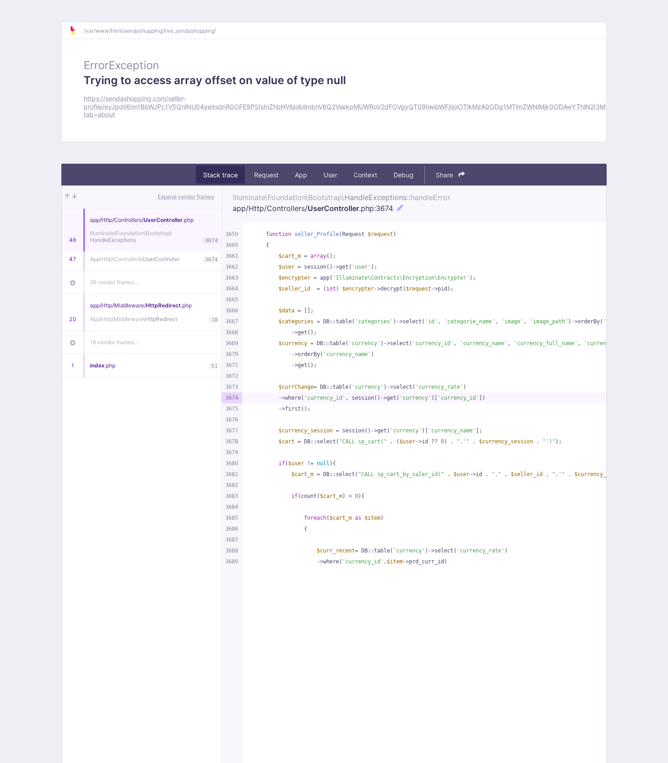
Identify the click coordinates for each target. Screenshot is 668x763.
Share (445, 175)
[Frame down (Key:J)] (74, 197)
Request (266, 175)
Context (365, 175)
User (330, 175)
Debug (404, 175)
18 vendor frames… (114, 342)
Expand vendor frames (186, 196)
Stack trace (220, 175)
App (301, 175)
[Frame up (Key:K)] (67, 197)
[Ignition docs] (76, 30)
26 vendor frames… (114, 282)
